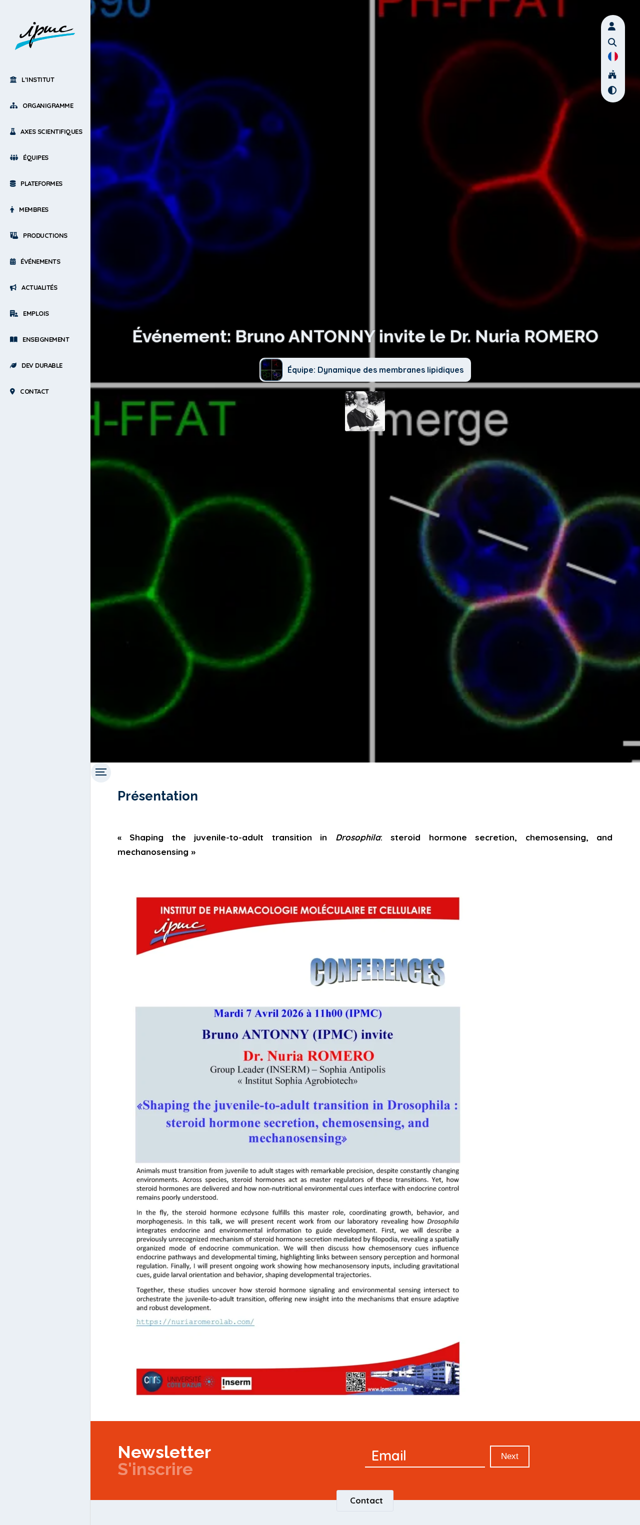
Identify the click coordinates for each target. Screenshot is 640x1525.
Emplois (36, 313)
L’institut (38, 79)
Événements (40, 261)
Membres (33, 209)
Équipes (35, 157)
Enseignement (45, 339)
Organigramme (47, 105)
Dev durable (42, 365)
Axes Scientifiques (51, 131)
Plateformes (41, 183)
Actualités (39, 287)
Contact (34, 391)
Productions (45, 235)
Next (509, 1456)
